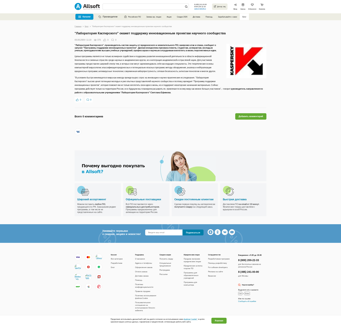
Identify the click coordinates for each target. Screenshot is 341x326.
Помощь (209, 17)
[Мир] (78, 286)
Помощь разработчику (217, 263)
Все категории (117, 259)
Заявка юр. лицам (153, 17)
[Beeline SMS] (78, 276)
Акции (169, 17)
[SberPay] (77, 267)
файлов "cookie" (190, 319)
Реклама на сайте (215, 272)
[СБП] (88, 286)
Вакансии (212, 276)
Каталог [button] (87, 17)
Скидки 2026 (182, 17)
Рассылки (163, 274)
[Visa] (78, 257)
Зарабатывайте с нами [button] (227, 17)
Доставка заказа (141, 276)
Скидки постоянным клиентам (194, 199)
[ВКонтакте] (78, 131)
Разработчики (116, 263)
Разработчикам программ (219, 259)
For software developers (218, 267)
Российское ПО (134, 17)
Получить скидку (166, 259)
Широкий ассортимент (91, 199)
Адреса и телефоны (143, 263)
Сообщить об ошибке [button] (247, 301)
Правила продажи (142, 291)
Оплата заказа (141, 272)
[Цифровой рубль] (99, 286)
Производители (110, 17)
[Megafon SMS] (99, 267)
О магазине (140, 259)
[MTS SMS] (88, 276)
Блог (244, 17)
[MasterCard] (88, 257)
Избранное (252, 9)
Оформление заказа (143, 267)
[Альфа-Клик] (88, 267)
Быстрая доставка (235, 199)
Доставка (196, 17)
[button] (236, 6)
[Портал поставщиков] (99, 276)
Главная (78, 26)
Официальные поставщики (143, 199)
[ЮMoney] (99, 257)
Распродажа (164, 270)
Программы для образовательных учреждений (191, 275)
